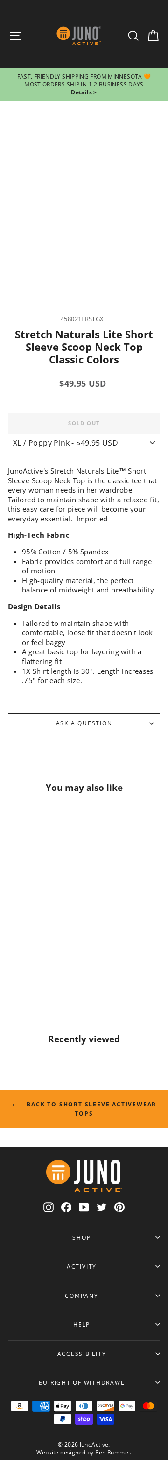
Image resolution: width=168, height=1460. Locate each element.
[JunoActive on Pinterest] (119, 1207)
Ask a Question (84, 723)
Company (81, 1295)
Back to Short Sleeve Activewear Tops (91, 1109)
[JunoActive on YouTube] (84, 1207)
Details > (84, 92)
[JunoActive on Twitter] (102, 1207)
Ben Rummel (112, 1452)
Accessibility (81, 1353)
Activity (82, 1266)
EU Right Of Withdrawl (81, 1382)
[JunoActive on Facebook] (66, 1207)
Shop (81, 1237)
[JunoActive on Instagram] (48, 1207)
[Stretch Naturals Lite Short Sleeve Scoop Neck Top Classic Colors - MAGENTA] (25, 969)
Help (81, 1324)
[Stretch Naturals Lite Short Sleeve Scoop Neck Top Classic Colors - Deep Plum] (48, 969)
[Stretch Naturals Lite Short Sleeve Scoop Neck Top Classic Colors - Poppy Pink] (25, 949)
